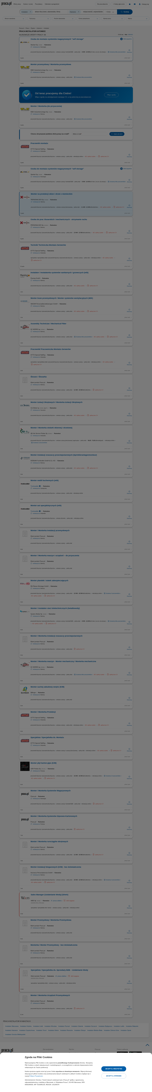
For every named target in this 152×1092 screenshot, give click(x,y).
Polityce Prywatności (36, 1076)
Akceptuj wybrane (113, 1076)
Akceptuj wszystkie (113, 1069)
